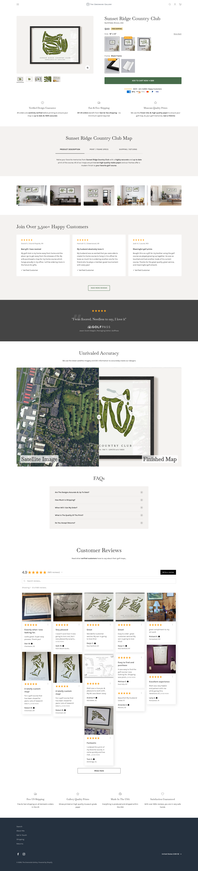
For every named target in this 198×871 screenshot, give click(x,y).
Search (19, 826)
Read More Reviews (99, 288)
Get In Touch (21, 835)
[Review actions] (48, 624)
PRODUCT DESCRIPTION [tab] (70, 149)
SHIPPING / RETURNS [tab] (128, 149)
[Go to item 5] (56, 79)
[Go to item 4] (47, 79)
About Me (20, 831)
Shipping (20, 839)
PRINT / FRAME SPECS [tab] (99, 149)
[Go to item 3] (38, 79)
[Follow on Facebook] (18, 854)
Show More (60, 641)
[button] (61, 572)
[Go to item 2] (29, 79)
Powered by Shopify (45, 862)
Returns (19, 844)
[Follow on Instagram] (23, 854)
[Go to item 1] (20, 79)
